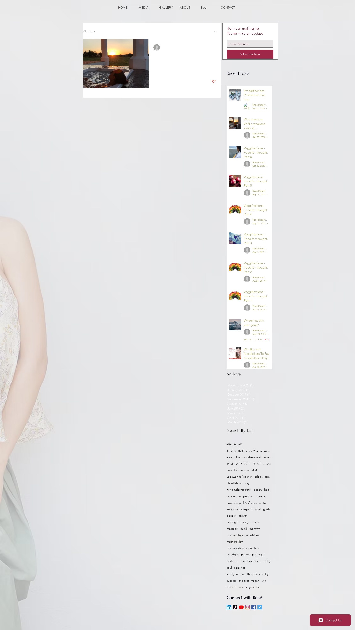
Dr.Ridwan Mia (262, 464)
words (243, 587)
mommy (254, 528)
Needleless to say (238, 483)
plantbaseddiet (250, 561)
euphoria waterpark (239, 509)
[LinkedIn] (229, 607)
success (231, 580)
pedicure (232, 561)
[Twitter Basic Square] (259, 607)
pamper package (252, 554)
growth (243, 516)
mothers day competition (243, 548)
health (255, 522)
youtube (254, 587)
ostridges (233, 554)
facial (257, 509)
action (258, 489)
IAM (254, 470)
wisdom (231, 587)
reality (267, 561)
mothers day (235, 541)
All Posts (89, 31)
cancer (231, 496)
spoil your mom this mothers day (248, 574)
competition (245, 496)
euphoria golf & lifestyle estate (246, 503)
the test (244, 580)
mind (243, 528)
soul (229, 567)
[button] (215, 31)
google (231, 516)
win (264, 580)
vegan (255, 580)
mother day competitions (243, 535)
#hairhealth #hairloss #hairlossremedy (249, 451)
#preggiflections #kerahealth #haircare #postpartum (249, 457)
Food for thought (238, 470)
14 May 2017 (234, 464)
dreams (260, 496)
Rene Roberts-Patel (239, 489)
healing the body (238, 522)
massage (232, 528)
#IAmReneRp (235, 444)
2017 (247, 464)
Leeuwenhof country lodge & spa (248, 477)
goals (266, 509)
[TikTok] (235, 607)
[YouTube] (241, 607)
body (267, 489)
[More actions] (215, 47)
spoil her (239, 567)
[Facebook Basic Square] (253, 607)
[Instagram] (247, 607)
